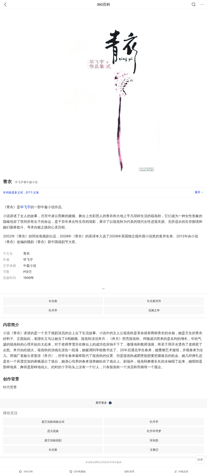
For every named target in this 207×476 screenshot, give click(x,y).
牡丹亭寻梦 (154, 431)
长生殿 (53, 301)
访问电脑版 (80, 471)
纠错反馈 (183, 471)
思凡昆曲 (53, 431)
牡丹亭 (53, 310)
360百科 (103, 4)
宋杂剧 (154, 440)
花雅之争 (154, 310)
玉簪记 (154, 449)
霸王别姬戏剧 (52, 440)
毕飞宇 (25, 207)
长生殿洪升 (154, 301)
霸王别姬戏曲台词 (53, 421)
